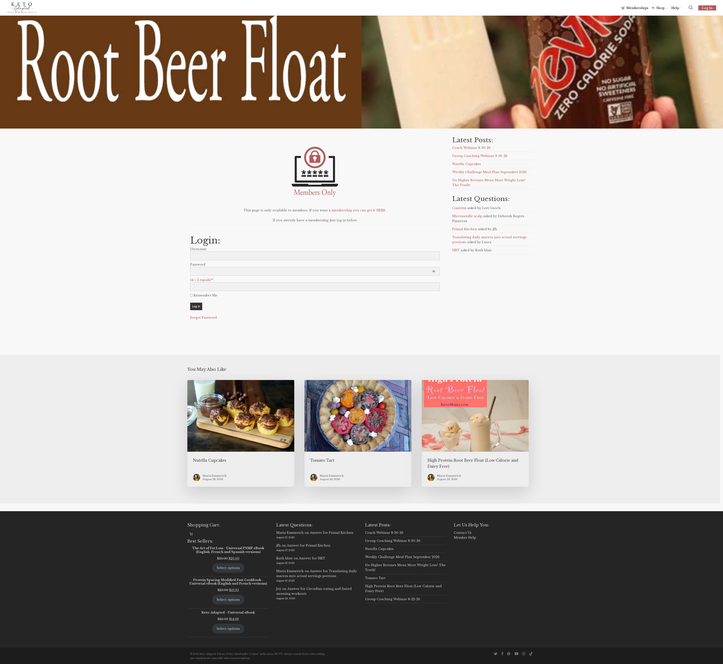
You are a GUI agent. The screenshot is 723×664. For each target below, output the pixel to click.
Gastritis (459, 208)
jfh (278, 545)
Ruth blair (284, 558)
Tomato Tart (375, 578)
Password (197, 264)
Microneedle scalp (467, 216)
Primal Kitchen (464, 229)
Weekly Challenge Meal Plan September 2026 (489, 172)
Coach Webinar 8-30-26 (471, 148)
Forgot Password (203, 317)
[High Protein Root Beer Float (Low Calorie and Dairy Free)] (475, 433)
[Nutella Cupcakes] (240, 433)
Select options (228, 568)
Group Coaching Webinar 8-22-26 (392, 599)
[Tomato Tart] (357, 433)
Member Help (465, 537)
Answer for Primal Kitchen (331, 533)
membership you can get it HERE (358, 210)
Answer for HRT (312, 558)
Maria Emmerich (290, 533)
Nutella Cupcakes (466, 164)
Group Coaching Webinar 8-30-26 (479, 156)
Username (198, 249)
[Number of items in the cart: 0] (191, 534)
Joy (278, 589)
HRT (456, 250)
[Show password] (434, 271)
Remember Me (205, 295)
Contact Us (462, 533)
